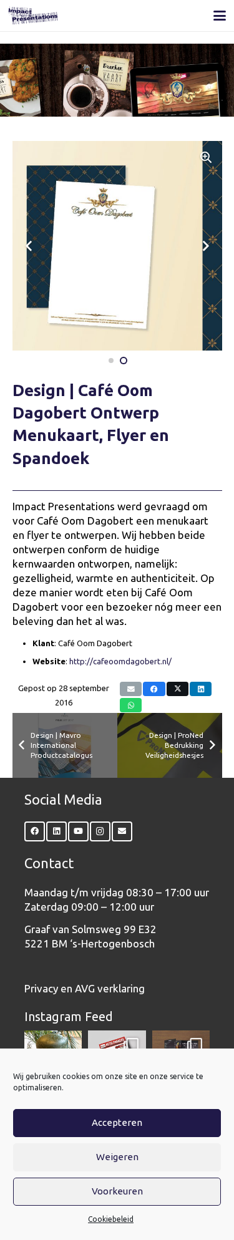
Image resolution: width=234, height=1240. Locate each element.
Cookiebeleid (111, 1219)
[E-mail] (131, 689)
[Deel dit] (154, 689)
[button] (220, 15)
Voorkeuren (117, 1191)
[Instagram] (100, 831)
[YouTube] (78, 831)
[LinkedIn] (56, 831)
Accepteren (117, 1122)
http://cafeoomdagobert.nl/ (120, 661)
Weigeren (117, 1156)
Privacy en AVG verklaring (84, 988)
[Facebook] (34, 831)
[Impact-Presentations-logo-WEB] (33, 15)
